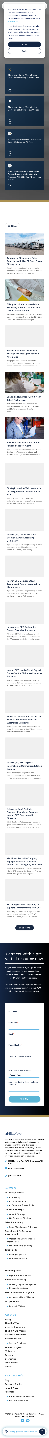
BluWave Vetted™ (13, 1338)
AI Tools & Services (14, 1192)
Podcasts (9, 1391)
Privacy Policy (13, 21)
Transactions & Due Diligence (19, 1292)
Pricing (8, 1319)
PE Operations (12, 1301)
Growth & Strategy (14, 1209)
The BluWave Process (15, 1330)
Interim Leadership (18, 1258)
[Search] (42, 1431)
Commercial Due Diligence (21, 1297)
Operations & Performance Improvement (18, 1232)
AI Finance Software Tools (21, 1205)
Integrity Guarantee (15, 1327)
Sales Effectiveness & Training (23, 1227)
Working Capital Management (23, 1284)
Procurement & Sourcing (20, 1245)
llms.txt (8, 1366)
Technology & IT (13, 1270)
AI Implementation (17, 1201)
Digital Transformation (20, 1275)
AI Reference (11, 1362)
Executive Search (17, 1254)
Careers (9, 1355)
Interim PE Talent (17, 1306)
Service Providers (17, 1343)
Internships (10, 1359)
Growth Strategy (17, 1214)
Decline (25, 51)
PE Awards (10, 1351)
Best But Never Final (18, 1400)
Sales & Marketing (14, 1222)
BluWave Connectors (15, 1334)
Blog (7, 1380)
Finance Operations (18, 1288)
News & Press (11, 1388)
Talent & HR (11, 1249)
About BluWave (12, 1323)
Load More (24, 927)
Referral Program (13, 1347)
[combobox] (23, 1431)
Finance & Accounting (16, 1279)
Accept (24, 44)
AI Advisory (14, 1197)
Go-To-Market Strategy (20, 1218)
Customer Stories (13, 1384)
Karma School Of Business (21, 1396)
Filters (14, 226)
